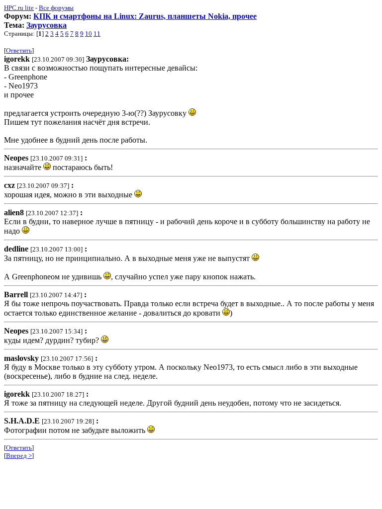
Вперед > (19, 455)
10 (88, 33)
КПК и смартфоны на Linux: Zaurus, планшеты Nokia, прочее (145, 16)
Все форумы (56, 7)
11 (97, 33)
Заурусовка (46, 25)
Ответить (19, 50)
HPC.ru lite (19, 7)
